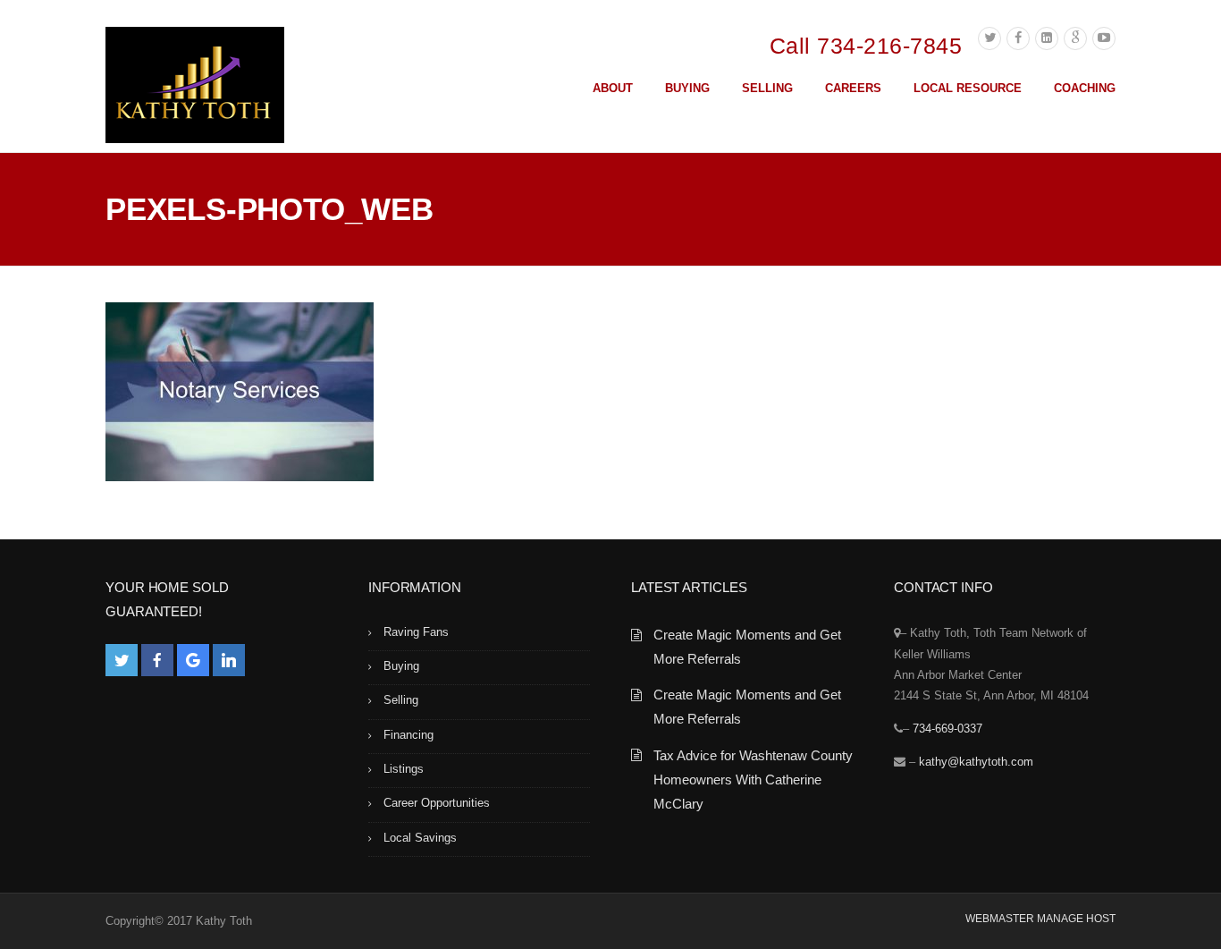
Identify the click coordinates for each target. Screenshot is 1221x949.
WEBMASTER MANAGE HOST (1040, 918)
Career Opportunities (436, 802)
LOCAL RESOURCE (968, 88)
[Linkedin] (1046, 38)
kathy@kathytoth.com (976, 761)
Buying (401, 666)
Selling (400, 700)
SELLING (767, 88)
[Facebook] (1018, 38)
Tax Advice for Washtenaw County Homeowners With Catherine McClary (753, 779)
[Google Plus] (1075, 38)
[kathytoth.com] (194, 88)
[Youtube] (1104, 38)
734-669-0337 (947, 728)
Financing (408, 734)
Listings (403, 768)
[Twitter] (989, 38)
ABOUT (613, 88)
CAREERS (853, 88)
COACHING (1085, 88)
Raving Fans (416, 632)
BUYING (687, 88)
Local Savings (420, 837)
